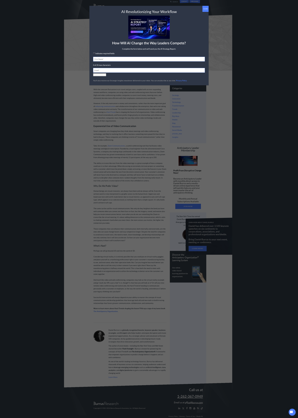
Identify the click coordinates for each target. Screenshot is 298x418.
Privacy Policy (181, 80)
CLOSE (205, 9)
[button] (292, 412)
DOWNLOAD (99, 75)
